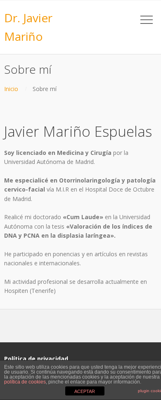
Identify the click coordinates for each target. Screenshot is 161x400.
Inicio (11, 89)
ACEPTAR (84, 391)
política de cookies (25, 382)
